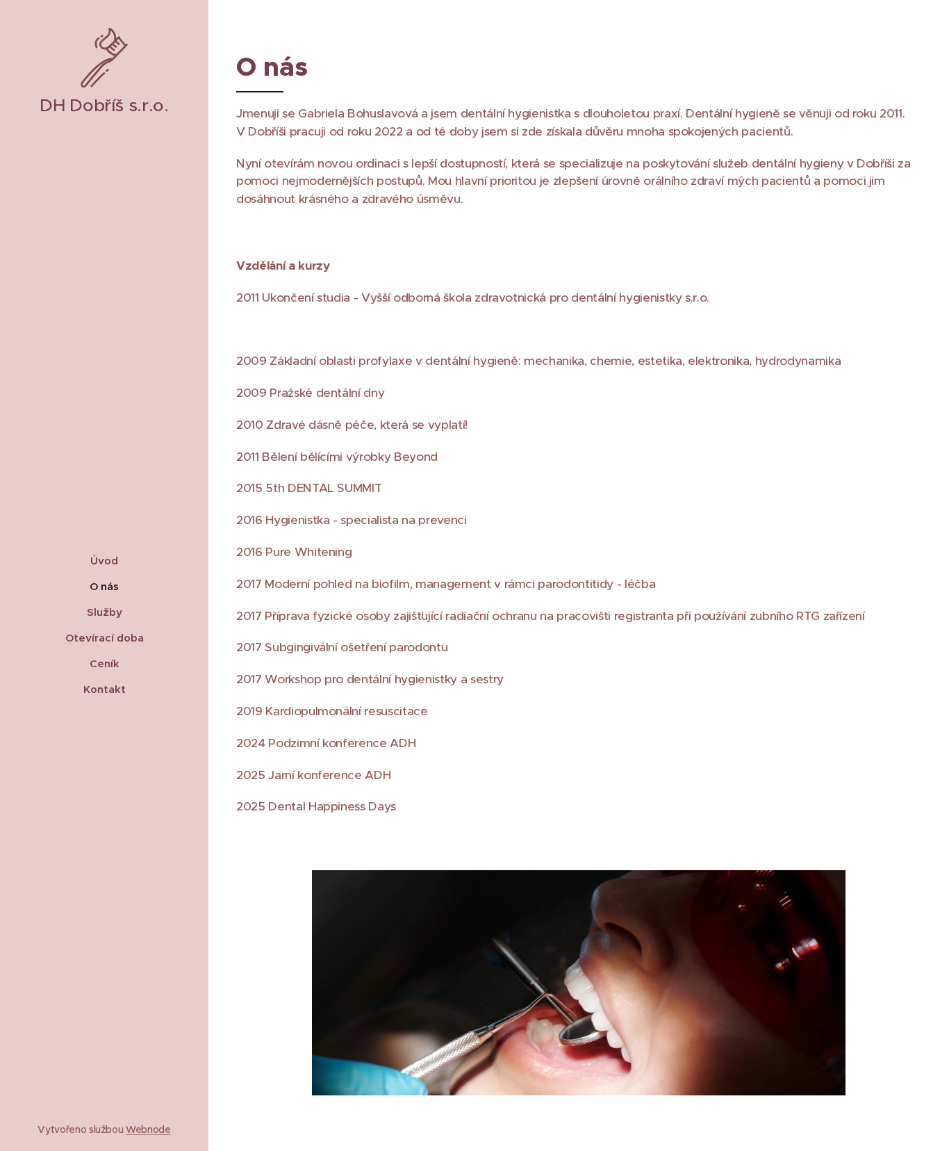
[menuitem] (104, 561)
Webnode (148, 1129)
